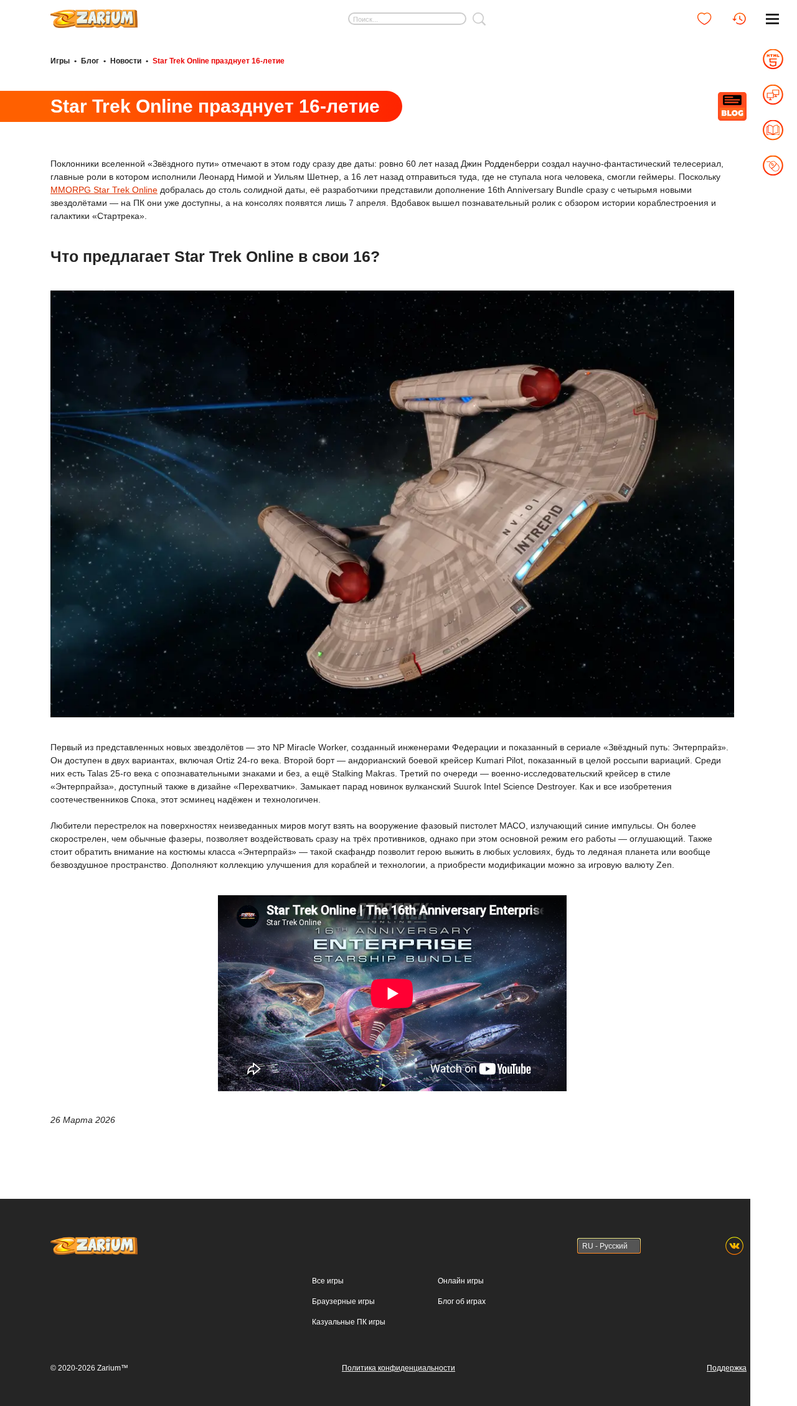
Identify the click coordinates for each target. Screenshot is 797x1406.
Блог (90, 61)
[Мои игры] (704, 18)
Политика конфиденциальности (398, 1368)
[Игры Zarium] (94, 14)
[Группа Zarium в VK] (734, 1246)
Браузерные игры (343, 1301)
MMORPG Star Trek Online (104, 190)
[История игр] (739, 18)
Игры (60, 61)
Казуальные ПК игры (348, 1322)
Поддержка (727, 1368)
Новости (125, 61)
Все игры (328, 1281)
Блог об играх (462, 1301)
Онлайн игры (461, 1281)
